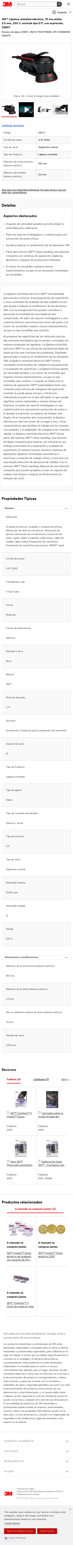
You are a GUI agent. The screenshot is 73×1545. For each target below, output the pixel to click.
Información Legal (25, 1489)
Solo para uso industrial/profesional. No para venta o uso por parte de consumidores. (34, 191)
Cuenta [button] (62, 12)
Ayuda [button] (9, 1471)
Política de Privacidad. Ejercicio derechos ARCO (39, 1491)
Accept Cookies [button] (47, 1531)
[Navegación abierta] (68, 4)
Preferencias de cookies (28, 1494)
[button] (15, 1538)
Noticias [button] (11, 1451)
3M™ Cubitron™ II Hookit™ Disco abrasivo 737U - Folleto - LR (20, 1115)
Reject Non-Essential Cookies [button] (20, 1531)
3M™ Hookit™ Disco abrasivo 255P (50, 1255)
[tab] (14, 1079)
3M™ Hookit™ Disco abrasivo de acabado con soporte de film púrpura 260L (19, 1257)
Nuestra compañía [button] (19, 1441)
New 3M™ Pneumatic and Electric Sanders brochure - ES (20, 1164)
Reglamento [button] (14, 1461)
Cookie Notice (12, 1523)
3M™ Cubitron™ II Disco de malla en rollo (20, 1305)
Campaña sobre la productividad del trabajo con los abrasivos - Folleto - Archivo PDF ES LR (50, 1115)
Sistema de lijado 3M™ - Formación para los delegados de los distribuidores (51, 1164)
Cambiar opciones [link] (13, 125)
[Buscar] (59, 4)
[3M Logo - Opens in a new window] (7, 4)
